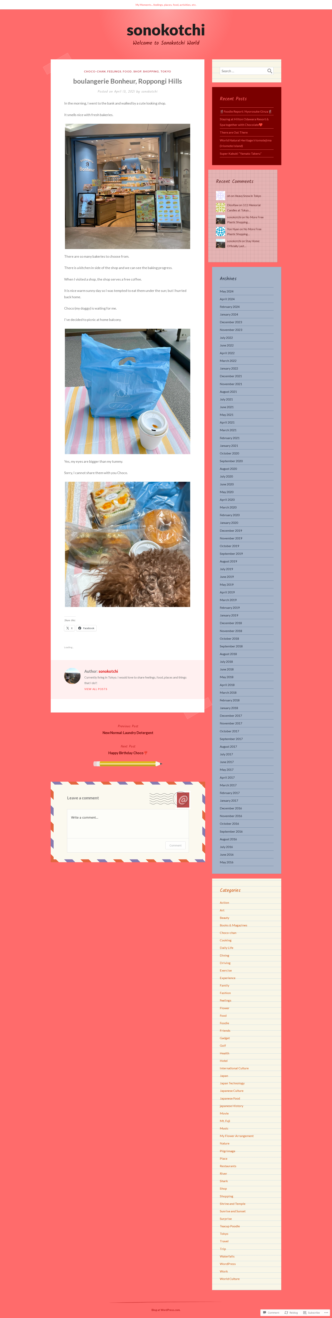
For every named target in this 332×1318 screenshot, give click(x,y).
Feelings (114, 71)
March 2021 (228, 430)
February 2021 (230, 438)
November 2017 (231, 723)
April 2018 (227, 685)
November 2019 (231, 538)
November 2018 (231, 631)
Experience (227, 978)
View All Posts (95, 689)
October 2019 (229, 546)
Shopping (151, 71)
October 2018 (229, 638)
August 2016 (228, 839)
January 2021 (229, 445)
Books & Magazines (233, 925)
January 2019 (229, 615)
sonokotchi (166, 29)
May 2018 (226, 677)
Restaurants (228, 1166)
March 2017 (228, 785)
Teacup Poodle (230, 1226)
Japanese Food (230, 1098)
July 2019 (226, 569)
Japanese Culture (231, 1090)
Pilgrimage (227, 1151)
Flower (224, 1008)
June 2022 (227, 345)
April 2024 (227, 299)
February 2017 (230, 793)
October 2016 (229, 823)
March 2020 (228, 507)
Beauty (224, 917)
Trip (223, 1249)
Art (222, 910)
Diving (224, 955)
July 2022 (226, 337)
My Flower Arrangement (237, 1136)
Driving (225, 963)
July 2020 (226, 476)
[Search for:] (247, 71)
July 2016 (226, 847)
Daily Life (226, 947)
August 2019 (228, 561)
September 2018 (231, 646)
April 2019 (227, 592)
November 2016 (231, 816)
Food (127, 71)
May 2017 (226, 769)
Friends (225, 1030)
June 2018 (227, 669)
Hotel (224, 1060)
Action (224, 902)
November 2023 (231, 329)
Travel (224, 1241)
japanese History (231, 1106)
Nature (224, 1143)
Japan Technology (232, 1083)
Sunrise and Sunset (233, 1211)
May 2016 (226, 862)
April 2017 (227, 777)
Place (223, 1158)
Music (224, 1128)
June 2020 (227, 484)
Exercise (226, 970)
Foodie (224, 1023)
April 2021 (227, 422)
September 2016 (231, 831)
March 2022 (228, 360)
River (223, 1173)
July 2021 (226, 399)
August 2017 (228, 746)
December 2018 (231, 623)
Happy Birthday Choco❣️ (128, 749)
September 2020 (231, 461)
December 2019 (231, 530)
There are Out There (234, 132)
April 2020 (227, 499)
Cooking (226, 940)
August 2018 (228, 654)
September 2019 (231, 553)
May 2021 (226, 414)
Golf (223, 1045)
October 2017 (229, 731)
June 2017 (227, 762)
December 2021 (231, 376)
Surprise (226, 1218)
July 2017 (226, 754)
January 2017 (229, 800)
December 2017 (231, 715)
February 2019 (230, 607)
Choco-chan (95, 71)
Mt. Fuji (225, 1121)
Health (224, 1053)
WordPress (228, 1264)
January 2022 (229, 368)
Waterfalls (227, 1256)
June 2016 (227, 854)
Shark (224, 1181)
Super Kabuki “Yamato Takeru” (240, 153)
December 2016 (231, 808)
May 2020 (226, 492)
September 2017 (231, 739)
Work (224, 1271)
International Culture (234, 1068)
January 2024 (229, 314)
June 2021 (227, 407)
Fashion (225, 993)
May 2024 (226, 291)
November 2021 (231, 384)
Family (224, 985)
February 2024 (230, 306)
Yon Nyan (233, 229)
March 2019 (228, 600)
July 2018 (226, 661)
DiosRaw (232, 205)
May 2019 (226, 584)
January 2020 (229, 522)
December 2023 (231, 322)
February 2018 (230, 700)
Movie (224, 1113)
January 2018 (229, 708)
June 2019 (227, 576)
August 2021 (228, 391)
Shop (137, 71)
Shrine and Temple (232, 1203)
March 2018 (228, 692)
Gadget (225, 1038)
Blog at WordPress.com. (166, 1309)
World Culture (230, 1279)
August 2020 (228, 468)
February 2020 (230, 515)
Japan (224, 1075)
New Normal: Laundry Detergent (128, 729)
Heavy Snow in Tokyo (248, 196)
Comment (175, 845)
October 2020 (229, 453)
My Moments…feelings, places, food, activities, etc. (166, 4)
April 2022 (227, 353)
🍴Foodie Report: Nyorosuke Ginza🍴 (246, 111)
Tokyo (165, 71)
